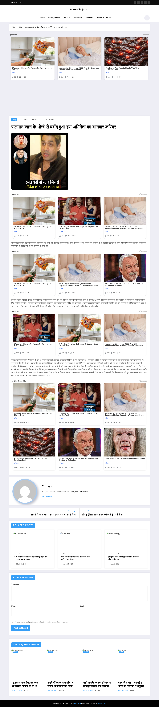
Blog (14, 119)
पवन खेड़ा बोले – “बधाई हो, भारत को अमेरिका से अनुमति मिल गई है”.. (131, 684)
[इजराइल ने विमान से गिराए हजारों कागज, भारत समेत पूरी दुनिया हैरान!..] (113, 533)
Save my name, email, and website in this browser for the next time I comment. (41, 622)
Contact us (77, 18)
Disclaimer (89, 18)
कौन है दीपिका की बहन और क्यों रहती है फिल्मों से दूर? (103, 514)
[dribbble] (142, 2)
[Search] (140, 18)
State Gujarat (78, 9)
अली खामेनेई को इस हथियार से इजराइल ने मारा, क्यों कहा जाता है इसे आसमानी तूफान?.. (97, 684)
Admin (18, 554)
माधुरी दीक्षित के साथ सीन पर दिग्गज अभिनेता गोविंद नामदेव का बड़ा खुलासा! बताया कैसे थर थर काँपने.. (61, 684)
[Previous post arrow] (12, 513)
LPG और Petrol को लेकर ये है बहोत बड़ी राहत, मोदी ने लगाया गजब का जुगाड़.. (30, 558)
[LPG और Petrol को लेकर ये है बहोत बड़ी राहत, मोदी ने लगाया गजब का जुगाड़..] (20, 533)
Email (82, 606)
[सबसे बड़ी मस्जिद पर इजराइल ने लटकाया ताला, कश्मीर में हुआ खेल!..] (65, 533)
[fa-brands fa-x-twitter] (138, 2)
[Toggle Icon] (10, 18)
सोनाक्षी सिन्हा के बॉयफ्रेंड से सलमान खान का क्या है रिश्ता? (54, 514)
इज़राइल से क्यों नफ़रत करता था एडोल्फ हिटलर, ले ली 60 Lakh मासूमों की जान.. (25, 684)
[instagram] (145, 2)
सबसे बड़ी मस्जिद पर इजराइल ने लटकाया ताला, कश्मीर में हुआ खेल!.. (75, 558)
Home (42, 18)
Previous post (72, 511)
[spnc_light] (147, 17)
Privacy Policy (53, 18)
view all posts (47, 497)
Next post (85, 511)
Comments (15, 584)
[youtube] (149, 2)
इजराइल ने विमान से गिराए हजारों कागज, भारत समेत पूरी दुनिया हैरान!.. (123, 558)
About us (66, 18)
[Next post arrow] (147, 513)
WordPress (77, 703)
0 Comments (50, 119)
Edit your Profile (77, 491)
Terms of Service (104, 18)
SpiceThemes (102, 703)
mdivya (25, 119)
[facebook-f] (135, 2)
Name (13, 606)
